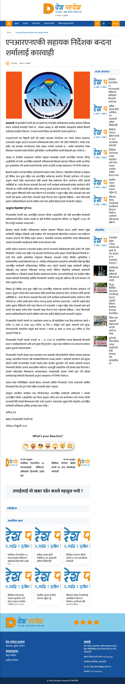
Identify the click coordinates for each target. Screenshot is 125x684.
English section (33, 29)
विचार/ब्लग (36, 23)
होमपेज (9, 32)
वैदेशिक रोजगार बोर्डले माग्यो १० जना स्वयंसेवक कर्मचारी (76, 558)
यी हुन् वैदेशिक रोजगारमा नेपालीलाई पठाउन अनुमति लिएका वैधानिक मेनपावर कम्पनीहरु (113, 299)
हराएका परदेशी (49, 23)
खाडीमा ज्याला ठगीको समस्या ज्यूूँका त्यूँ (46, 597)
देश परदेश (14, 63)
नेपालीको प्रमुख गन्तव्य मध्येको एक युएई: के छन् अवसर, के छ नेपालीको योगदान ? (114, 250)
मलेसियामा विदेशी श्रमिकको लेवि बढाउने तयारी (114, 274)
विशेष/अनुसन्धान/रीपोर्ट (66, 23)
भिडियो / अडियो (18, 29)
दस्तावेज (46, 29)
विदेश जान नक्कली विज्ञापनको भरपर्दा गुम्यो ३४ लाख (113, 326)
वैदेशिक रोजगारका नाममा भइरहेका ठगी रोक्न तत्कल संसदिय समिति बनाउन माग (16, 600)
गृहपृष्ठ (16, 23)
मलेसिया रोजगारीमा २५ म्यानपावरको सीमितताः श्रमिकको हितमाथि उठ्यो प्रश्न (18, 560)
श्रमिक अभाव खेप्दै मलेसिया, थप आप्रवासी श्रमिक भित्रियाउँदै (46, 558)
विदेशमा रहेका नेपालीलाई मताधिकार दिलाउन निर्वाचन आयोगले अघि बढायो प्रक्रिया (77, 600)
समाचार (25, 23)
